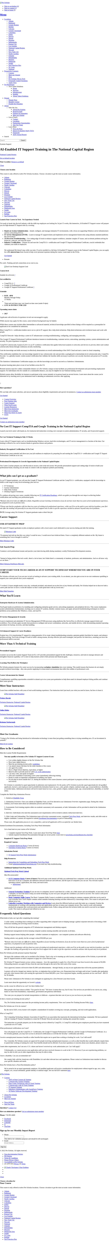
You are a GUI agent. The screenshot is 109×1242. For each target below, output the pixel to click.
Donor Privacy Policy (11, 1160)
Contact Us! (12, 1108)
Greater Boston (14, 25)
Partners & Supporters (20, 113)
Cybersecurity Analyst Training (19, 1081)
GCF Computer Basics (17, 879)
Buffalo (11, 27)
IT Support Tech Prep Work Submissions (22, 855)
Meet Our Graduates (11, 411)
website (38, 982)
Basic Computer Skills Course (20, 897)
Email (6, 1141)
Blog (10, 77)
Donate (6, 98)
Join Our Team (18, 125)
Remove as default (17, 162)
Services (15, 90)
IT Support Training (15, 1087)
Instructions (17, 884)
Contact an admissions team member (88, 392)
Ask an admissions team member (33, 1111)
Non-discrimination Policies (13, 1154)
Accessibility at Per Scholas (13, 1162)
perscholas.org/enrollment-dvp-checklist (79, 835)
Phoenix (11, 59)
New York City (14, 52)
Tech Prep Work (74, 816)
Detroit (11, 38)
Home (15, 88)
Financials (16, 133)
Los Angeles (13, 46)
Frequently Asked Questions (18, 81)
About (6, 106)
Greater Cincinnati (15, 31)
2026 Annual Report (20, 135)
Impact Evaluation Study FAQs (23, 131)
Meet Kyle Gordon (6, 744)
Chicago (11, 29)
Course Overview (10, 399)
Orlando (11, 56)
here (91, 1002)
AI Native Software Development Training (23, 1091)
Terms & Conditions (11, 1158)
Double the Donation (16, 104)
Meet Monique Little (7, 541)
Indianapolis (13, 42)
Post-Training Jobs (10, 401)
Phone (6, 1135)
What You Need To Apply (13, 413)
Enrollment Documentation (48, 818)
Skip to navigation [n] (11, 6)
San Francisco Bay (15, 65)
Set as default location (7, 158)
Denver (11, 36)
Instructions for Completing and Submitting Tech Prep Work (29, 862)
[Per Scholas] (5, 3)
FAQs (6, 414)
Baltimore (12, 23)
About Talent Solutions (20, 96)
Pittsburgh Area (9, 208)
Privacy (16, 1164)
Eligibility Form (18, 798)
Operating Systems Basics (17, 848)
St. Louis (12, 67)
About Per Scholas (19, 109)
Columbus (12, 33)
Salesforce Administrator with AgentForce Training (26, 1089)
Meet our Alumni (14, 75)
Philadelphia (13, 58)
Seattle (11, 63)
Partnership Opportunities (21, 123)
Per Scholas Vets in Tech (17, 79)
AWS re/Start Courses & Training (20, 1080)
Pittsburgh (12, 61)
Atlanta (11, 21)
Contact (15, 119)
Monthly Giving (14, 102)
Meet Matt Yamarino (7, 591)
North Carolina (14, 54)
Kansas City (13, 44)
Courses (11, 73)
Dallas (11, 34)
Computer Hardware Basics (18, 846)
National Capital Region (17, 48)
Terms (23, 1164)
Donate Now (13, 100)
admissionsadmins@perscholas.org (24, 864)
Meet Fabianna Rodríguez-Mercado (12, 564)
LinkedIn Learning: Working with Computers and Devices (30, 903)
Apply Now (13, 83)
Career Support (9, 403)
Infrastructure (17, 92)
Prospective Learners (11, 71)
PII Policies (8, 1156)
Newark (11, 50)
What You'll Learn (10, 405)
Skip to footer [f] (9, 10)
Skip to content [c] (10, 8)
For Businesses (9, 84)
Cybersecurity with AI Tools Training (21, 1085)
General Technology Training (19, 892)
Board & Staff (17, 111)
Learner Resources (10, 407)
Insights (15, 94)
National (11, 69)
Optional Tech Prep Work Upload (16, 871)
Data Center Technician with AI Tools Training (24, 1083)
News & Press (17, 129)
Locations (7, 19)
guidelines (36, 764)
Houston (11, 40)
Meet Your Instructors (11, 409)
